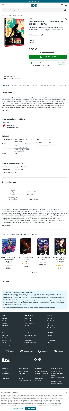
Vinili (48, 323)
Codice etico (38, 380)
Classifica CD (50, 320)
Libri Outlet (4, 323)
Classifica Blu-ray (6, 340)
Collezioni (26, 325)
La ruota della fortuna (43, 257)
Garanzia (21, 378)
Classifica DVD (6, 338)
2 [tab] (34, 272)
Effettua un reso (22, 376)
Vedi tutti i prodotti (13, 127)
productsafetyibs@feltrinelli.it (45, 308)
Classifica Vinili (51, 328)
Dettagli (34, 85)
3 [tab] (36, 272)
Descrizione (5, 85)
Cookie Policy (56, 405)
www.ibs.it (53, 297)
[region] (34, 400)
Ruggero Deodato (19, 149)
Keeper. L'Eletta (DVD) (26, 257)
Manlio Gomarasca (35, 27)
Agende (49, 338)
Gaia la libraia (5, 378)
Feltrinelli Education (56, 381)
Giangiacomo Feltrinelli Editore (57, 374)
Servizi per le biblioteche (41, 371)
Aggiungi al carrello (49, 56)
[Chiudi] (66, 392)
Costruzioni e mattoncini (30, 335)
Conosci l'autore (63, 85)
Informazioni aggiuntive (47, 85)
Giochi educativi (28, 338)
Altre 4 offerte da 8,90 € (48, 52)
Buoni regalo (5, 373)
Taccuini (49, 335)
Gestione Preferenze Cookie (25, 380)
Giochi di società (28, 340)
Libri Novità (4, 318)
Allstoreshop (37, 52)
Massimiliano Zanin (52, 27)
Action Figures (28, 345)
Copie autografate (29, 323)
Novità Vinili (50, 325)
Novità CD (49, 318)
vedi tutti (47, 29)
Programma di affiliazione (41, 373)
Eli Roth (22, 151)
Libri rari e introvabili (29, 320)
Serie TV (4, 342)
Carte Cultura (22, 373)
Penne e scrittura (51, 340)
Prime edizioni (27, 318)
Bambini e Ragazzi (7, 345)
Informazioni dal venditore (20, 85)
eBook (3, 328)
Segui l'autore (33, 199)
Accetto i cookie (30, 408)
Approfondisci (6, 225)
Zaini (48, 342)
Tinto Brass (26, 148)
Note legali (5, 281)
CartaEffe (4, 376)
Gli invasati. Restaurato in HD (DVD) (60, 258)
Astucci (49, 345)
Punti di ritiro (5, 371)
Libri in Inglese (5, 325)
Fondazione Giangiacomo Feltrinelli (58, 378)
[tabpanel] (14, 32)
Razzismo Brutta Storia (57, 383)
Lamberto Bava (33, 29)
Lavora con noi (39, 378)
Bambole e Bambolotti (30, 342)
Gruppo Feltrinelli (55, 371)
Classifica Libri (6, 320)
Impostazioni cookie (17, 408)
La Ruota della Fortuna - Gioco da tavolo (8, 258)
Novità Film (5, 335)
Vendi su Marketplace (40, 376)
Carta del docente (23, 371)
